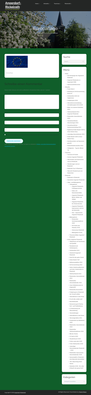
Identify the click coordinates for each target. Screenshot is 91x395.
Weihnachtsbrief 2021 (75, 273)
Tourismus (57, 3)
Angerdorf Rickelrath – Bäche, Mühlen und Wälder (78, 197)
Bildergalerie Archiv (77, 232)
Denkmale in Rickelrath (73, 177)
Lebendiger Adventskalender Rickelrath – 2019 (77, 348)
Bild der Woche (74, 333)
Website (7, 126)
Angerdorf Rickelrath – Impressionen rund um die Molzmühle (78, 208)
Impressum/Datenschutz (73, 84)
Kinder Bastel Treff (74, 259)
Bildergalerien (73, 217)
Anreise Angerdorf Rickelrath (75, 157)
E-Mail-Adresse (9, 119)
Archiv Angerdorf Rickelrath (74, 239)
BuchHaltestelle (74, 301)
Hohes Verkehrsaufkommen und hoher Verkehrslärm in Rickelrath (77, 269)
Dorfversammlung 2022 (76, 264)
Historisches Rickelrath (78, 230)
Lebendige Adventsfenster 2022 (76, 134)
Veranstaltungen (74, 313)
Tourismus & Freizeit (72, 154)
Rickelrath (68, 3)
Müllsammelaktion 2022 (76, 262)
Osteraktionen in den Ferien (77, 296)
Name (7, 112)
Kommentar (8, 93)
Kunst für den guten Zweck (77, 257)
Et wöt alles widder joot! (76, 299)
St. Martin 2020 (74, 336)
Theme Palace (82, 392)
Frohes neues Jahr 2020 (76, 341)
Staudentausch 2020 (75, 338)
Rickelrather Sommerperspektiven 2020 (77, 221)
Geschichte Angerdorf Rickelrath (76, 180)
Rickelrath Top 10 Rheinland (74, 168)
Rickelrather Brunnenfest (76, 289)
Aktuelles (46, 3)
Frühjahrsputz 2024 (72, 100)
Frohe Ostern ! (71, 89)
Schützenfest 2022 (75, 250)
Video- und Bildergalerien (74, 182)
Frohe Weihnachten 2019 (76, 343)
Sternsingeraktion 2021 (76, 318)
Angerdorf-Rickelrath (20, 392)
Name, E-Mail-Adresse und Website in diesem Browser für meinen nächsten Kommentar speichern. (32, 134)
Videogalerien (73, 184)
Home (36, 3)
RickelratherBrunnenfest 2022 (75, 145)
